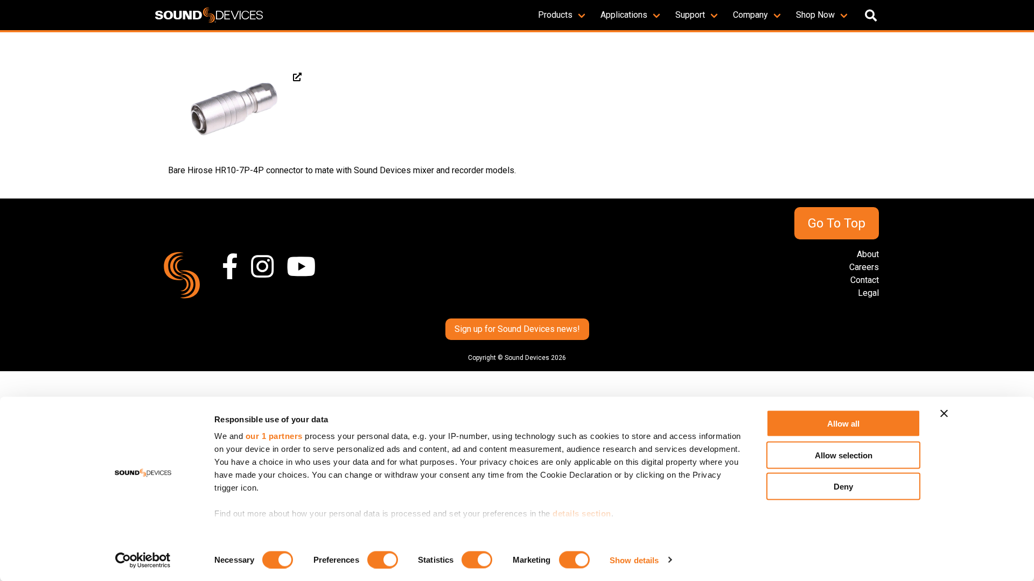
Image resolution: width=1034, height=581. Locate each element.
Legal (868, 293)
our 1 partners (274, 436)
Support (690, 15)
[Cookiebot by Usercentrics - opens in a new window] (143, 560)
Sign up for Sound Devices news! (517, 329)
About (868, 254)
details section (582, 513)
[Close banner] (944, 413)
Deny (843, 486)
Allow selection (843, 454)
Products (555, 15)
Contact (864, 280)
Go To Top (836, 223)
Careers (864, 267)
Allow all (843, 423)
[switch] (382, 559)
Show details (634, 559)
